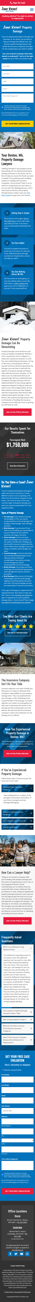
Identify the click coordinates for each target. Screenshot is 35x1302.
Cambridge (17, 1227)
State (3, 1144)
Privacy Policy (9, 1292)
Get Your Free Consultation (17, 124)
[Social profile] (10, 1253)
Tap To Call (18, 3)
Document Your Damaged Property (12, 788)
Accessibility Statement (23, 1292)
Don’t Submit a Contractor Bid (14, 821)
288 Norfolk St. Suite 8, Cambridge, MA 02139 (16, 1232)
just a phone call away (14, 1001)
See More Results (17, 466)
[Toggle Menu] (32, 9)
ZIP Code (4, 1154)
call (20, 218)
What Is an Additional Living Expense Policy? (13, 948)
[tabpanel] (17, 445)
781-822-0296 (22, 1222)
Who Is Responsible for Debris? (14, 1019)
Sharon (18, 1216)
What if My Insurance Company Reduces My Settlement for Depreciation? (14, 1040)
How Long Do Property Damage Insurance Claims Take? (15, 1012)
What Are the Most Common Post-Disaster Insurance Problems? (13, 1028)
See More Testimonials (17, 632)
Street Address (6, 1126)
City (2, 1136)
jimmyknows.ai (17, 1250)
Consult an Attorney (10, 827)
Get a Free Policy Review (17, 412)
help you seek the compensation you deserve (17, 601)
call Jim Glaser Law (22, 741)
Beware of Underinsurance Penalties (13, 813)
